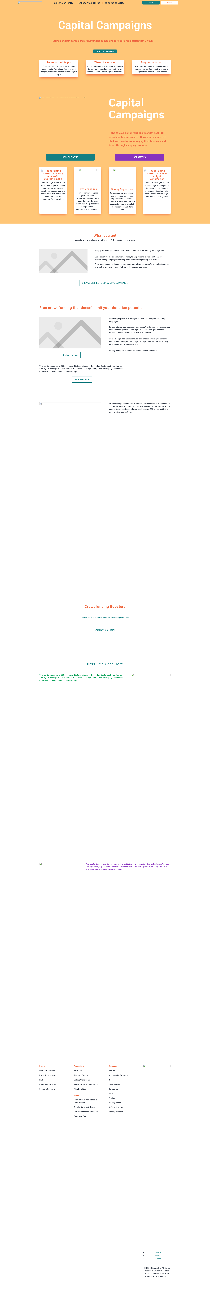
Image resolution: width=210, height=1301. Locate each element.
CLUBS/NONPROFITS (64, 3)
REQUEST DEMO (70, 157)
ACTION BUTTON (105, 629)
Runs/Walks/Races (47, 1084)
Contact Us (113, 1089)
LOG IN (151, 2)
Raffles (42, 1080)
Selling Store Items (82, 1080)
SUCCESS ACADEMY (114, 3)
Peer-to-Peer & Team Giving (86, 1084)
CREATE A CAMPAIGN (105, 51)
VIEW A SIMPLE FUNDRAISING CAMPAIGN (105, 282)
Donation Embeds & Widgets (86, 1112)
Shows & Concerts (47, 1089)
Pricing (112, 1098)
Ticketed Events (81, 1075)
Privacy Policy (115, 1103)
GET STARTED (139, 157)
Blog (111, 1080)
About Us (112, 1071)
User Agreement (116, 1112)
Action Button (70, 355)
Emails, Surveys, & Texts (84, 1107)
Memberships (80, 1089)
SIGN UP (169, 2)
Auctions (78, 1071)
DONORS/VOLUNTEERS (89, 3)
